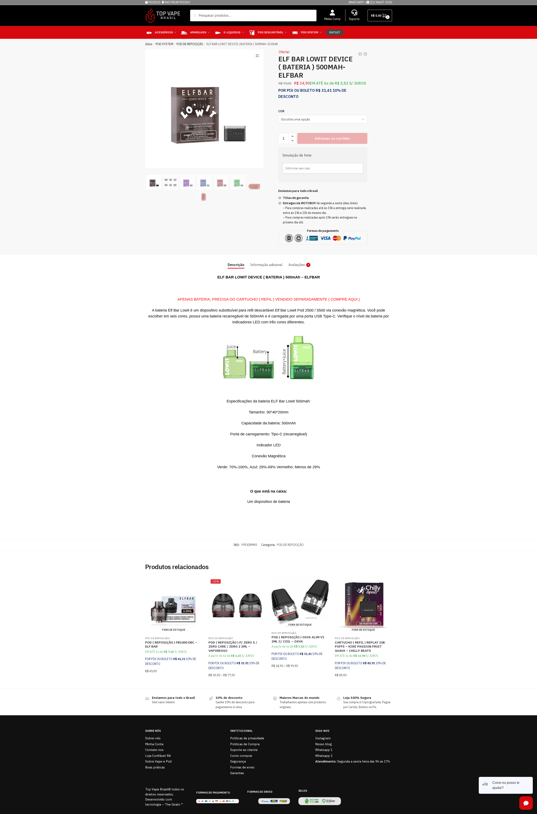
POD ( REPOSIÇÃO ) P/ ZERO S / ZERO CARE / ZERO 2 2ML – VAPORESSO (232, 646)
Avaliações (296, 265)
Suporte (354, 19)
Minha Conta (332, 19)
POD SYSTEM (164, 44)
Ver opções (237, 684)
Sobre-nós (153, 738)
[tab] (236, 261)
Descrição (236, 265)
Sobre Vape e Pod (158, 761)
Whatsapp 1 (324, 750)
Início (148, 44)
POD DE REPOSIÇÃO (190, 44)
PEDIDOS (154, 2)
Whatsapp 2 (324, 756)
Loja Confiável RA (158, 756)
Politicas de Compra (245, 744)
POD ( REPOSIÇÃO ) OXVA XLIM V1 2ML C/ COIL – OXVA (298, 639)
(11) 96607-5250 (381, 2)
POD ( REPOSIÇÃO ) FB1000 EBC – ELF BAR (171, 644)
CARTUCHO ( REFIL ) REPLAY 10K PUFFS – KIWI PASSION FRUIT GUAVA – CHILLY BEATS (360, 646)
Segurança (238, 761)
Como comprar (241, 756)
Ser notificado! (173, 684)
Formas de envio (242, 767)
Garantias (237, 773)
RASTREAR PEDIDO (177, 2)
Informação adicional (266, 265)
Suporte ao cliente (244, 750)
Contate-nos (154, 750)
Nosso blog (323, 744)
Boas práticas (155, 767)
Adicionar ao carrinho (332, 138)
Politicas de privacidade (247, 738)
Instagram (323, 738)
